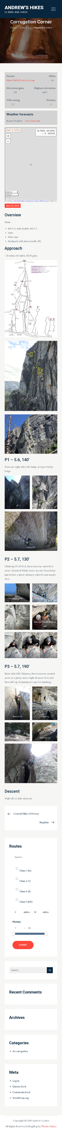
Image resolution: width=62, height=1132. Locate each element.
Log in (15, 1080)
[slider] (13, 934)
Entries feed (19, 1086)
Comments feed (21, 1092)
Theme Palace (49, 1126)
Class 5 (25, 901)
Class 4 (25, 891)
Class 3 (24, 881)
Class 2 (25, 870)
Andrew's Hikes (24, 7)
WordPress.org (20, 1098)
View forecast (32, 120)
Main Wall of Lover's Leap (20, 80)
